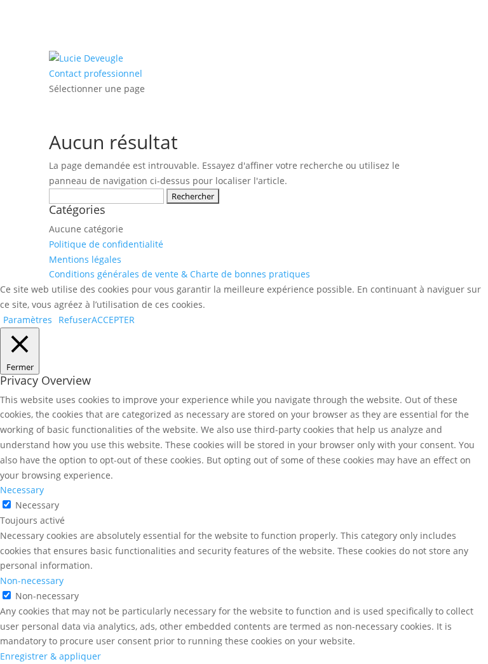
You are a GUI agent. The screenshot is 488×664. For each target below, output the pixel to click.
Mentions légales (85, 259)
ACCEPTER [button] (113, 320)
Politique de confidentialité (106, 244)
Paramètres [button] (27, 320)
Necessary (37, 505)
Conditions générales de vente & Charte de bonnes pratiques (179, 274)
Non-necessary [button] (32, 580)
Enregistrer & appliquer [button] (50, 656)
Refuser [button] (75, 320)
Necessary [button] (22, 490)
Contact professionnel (95, 73)
